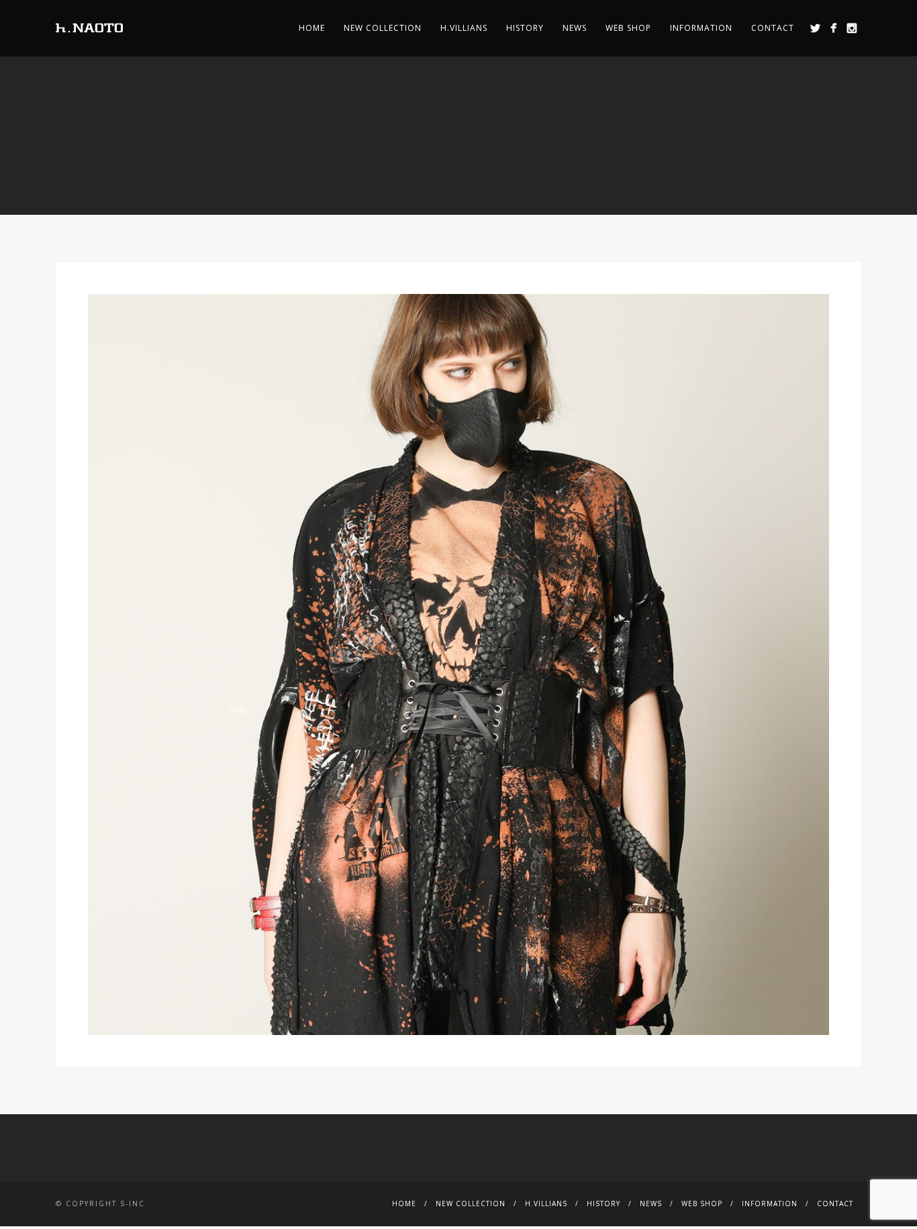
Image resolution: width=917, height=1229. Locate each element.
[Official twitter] (815, 27)
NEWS (575, 28)
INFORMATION (701, 28)
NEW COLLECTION (383, 28)
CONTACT (772, 28)
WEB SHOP (628, 28)
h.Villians (463, 28)
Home (312, 28)
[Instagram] (851, 27)
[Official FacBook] (833, 27)
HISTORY (525, 28)
